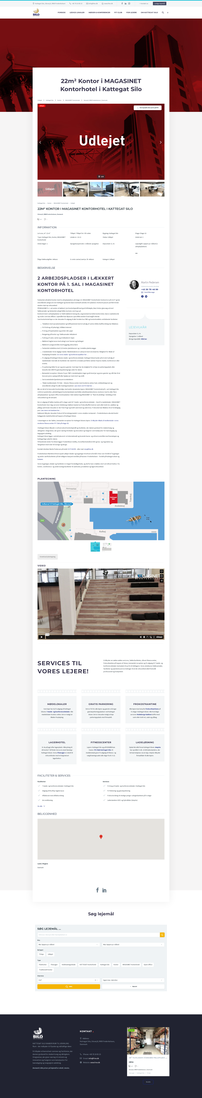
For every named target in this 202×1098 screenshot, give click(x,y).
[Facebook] (122, 3)
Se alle (148, 1082)
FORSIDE (61, 12)
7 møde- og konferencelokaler (58, 712)
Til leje (131, 1030)
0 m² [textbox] (67, 980)
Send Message (149, 292)
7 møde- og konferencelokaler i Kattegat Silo (58, 786)
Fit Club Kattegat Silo (102, 750)
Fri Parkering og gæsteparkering (118, 791)
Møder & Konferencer (99, 12)
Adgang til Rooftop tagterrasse (53, 791)
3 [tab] (150, 1051)
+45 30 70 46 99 (149, 289)
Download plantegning (47, 557)
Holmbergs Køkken (144, 714)
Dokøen (40, 459)
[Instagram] (129, 3)
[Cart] (168, 12)
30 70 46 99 (72, 449)
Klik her (144, 339)
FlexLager (61, 753)
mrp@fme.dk (88, 449)
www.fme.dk (108, 3)
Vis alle (40, 806)
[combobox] (68, 944)
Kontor (59, 100)
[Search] (162, 12)
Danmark (41, 867)
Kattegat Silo (49, 100)
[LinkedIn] (125, 3)
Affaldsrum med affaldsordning (53, 795)
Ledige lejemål (160, 3)
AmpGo (158, 747)
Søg (70, 986)
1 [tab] (146, 1051)
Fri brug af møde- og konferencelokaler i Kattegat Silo (126, 786)
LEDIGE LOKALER (77, 12)
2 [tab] (148, 1051)
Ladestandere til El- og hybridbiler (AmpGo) (122, 800)
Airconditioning (47, 800)
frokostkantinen (152, 709)
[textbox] (69, 945)
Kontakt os (144, 3)
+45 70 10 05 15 (77, 3)
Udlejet (40, 100)
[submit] (162, 934)
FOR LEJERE (131, 12)
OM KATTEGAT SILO (149, 12)
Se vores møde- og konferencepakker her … (72, 354)
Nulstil (134, 987)
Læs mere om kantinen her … (51, 410)
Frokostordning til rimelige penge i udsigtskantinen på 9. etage (129, 795)
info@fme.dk (93, 3)
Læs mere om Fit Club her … (84, 386)
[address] (98, 935)
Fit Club (118, 12)
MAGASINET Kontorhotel (72, 100)
